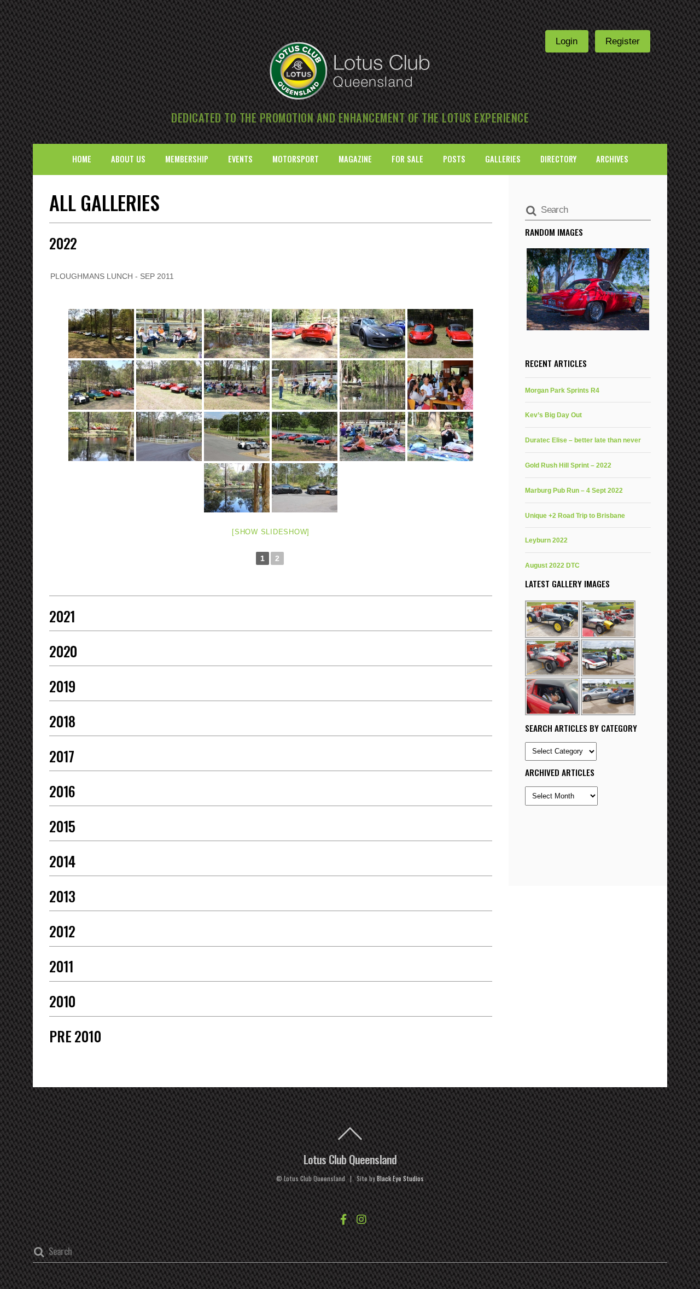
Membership (186, 159)
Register (622, 41)
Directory (558, 159)
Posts (454, 159)
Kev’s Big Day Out (553, 414)
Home (81, 159)
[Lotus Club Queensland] (350, 69)
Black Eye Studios (400, 1178)
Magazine (355, 159)
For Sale (407, 159)
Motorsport (295, 159)
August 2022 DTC (552, 565)
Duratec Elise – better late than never (583, 440)
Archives (612, 159)
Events (240, 159)
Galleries (503, 159)
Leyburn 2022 (546, 540)
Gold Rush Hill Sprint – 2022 (568, 465)
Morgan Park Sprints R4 (562, 390)
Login (567, 41)
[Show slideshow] (271, 532)
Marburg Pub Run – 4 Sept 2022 (574, 490)
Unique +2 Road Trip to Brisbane (575, 515)
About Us (128, 159)
